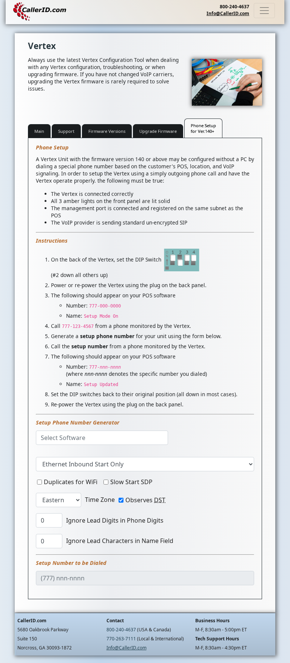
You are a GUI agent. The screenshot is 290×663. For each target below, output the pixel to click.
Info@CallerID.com (228, 13)
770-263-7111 (121, 638)
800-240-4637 (234, 6)
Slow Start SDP (131, 482)
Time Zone (100, 499)
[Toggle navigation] (264, 10)
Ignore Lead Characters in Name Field (119, 541)
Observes (145, 500)
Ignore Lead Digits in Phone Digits (115, 520)
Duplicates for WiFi (70, 482)
